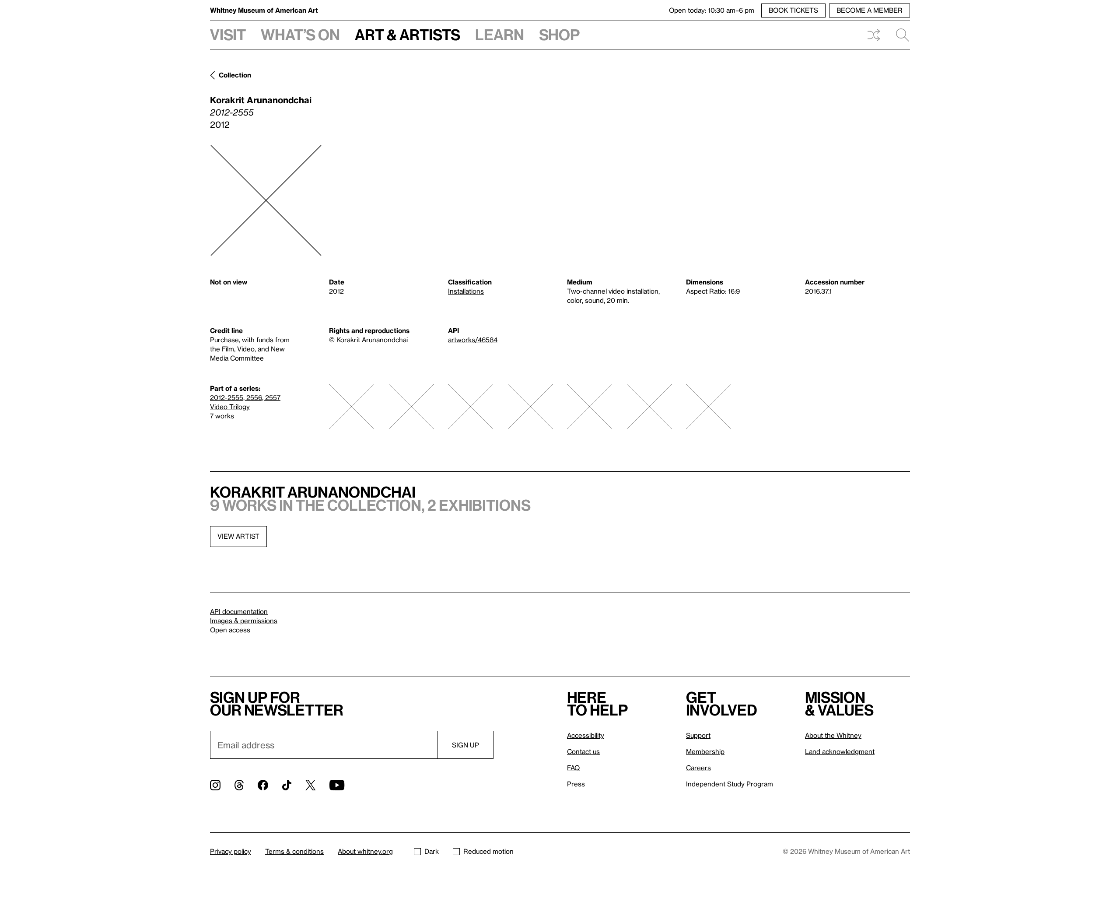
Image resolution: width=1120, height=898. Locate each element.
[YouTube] (336, 785)
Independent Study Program (729, 784)
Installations (466, 291)
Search (899, 35)
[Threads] (239, 785)
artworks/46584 (472, 340)
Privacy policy (230, 851)
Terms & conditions (294, 851)
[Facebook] (263, 785)
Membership (705, 751)
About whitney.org (365, 851)
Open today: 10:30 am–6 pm (711, 10)
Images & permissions (243, 620)
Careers (698, 768)
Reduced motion (488, 851)
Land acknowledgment (840, 751)
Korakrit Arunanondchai (261, 100)
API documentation (239, 611)
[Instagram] (215, 785)
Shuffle (873, 35)
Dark (431, 851)
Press (576, 784)
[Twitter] (310, 785)
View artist (238, 536)
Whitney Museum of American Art (264, 10)
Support (698, 735)
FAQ (573, 768)
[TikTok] (286, 785)
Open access (230, 630)
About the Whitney (833, 735)
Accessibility (585, 735)
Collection (235, 75)
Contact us (583, 751)
